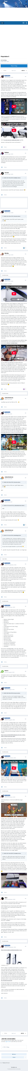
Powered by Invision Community (14, 1068)
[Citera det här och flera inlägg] (2, 147)
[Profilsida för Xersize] (2, 173)
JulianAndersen (9, 397)
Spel (8, 61)
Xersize (7, 172)
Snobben (16, 853)
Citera (5, 147)
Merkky (7, 253)
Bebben (7, 152)
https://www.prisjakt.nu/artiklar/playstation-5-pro (11, 949)
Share (14, 1054)
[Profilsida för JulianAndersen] (2, 398)
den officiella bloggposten (6, 980)
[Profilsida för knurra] (2, 671)
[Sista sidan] (26, 71)
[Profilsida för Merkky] (2, 254)
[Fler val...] (25, 76)
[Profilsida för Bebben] (2, 153)
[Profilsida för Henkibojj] (2, 76)
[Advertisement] (14, 40)
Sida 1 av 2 (14, 70)
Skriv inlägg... (7, 1047)
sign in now (7, 1041)
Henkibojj (4, 60)
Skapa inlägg (14, 65)
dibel (6, 897)
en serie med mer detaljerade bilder (11, 140)
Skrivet (9, 77)
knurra (6, 670)
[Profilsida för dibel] (2, 898)
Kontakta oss (14, 1067)
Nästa (23, 70)
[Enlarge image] (14, 809)
